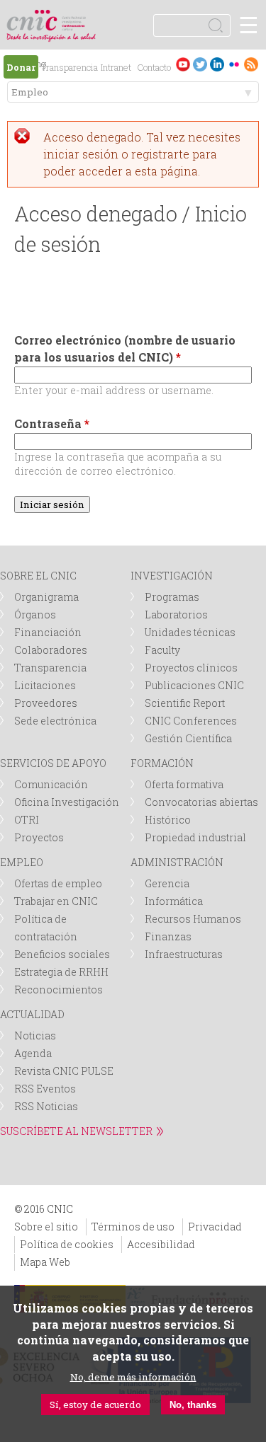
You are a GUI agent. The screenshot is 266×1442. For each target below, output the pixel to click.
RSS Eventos (45, 1088)
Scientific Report (185, 703)
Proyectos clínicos (191, 667)
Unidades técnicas (190, 632)
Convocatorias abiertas (201, 802)
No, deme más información (133, 1377)
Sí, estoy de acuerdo (95, 1404)
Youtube (183, 64)
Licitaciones (45, 685)
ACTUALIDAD (32, 1014)
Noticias (35, 1035)
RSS (251, 64)
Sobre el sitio (46, 1226)
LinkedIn (217, 64)
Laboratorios (176, 614)
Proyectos (39, 837)
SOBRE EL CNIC (38, 575)
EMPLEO (21, 862)
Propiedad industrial (195, 837)
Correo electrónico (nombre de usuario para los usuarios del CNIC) (124, 348)
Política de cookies (66, 1244)
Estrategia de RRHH (61, 972)
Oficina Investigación (66, 802)
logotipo (74, 17)
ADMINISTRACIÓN (177, 862)
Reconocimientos (58, 989)
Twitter (200, 64)
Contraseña (51, 423)
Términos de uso (133, 1226)
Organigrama (46, 597)
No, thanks (193, 1405)
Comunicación (51, 784)
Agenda (33, 1053)
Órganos (35, 614)
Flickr (234, 64)
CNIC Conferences (191, 720)
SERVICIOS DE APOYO (53, 763)
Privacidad (215, 1226)
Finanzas (168, 936)
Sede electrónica (55, 720)
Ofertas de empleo (58, 883)
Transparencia (69, 67)
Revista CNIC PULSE (63, 1071)
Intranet (116, 67)
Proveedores (45, 703)
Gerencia (167, 883)
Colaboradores (50, 650)
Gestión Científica (188, 738)
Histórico (168, 819)
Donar (20, 67)
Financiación (48, 632)
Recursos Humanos (193, 918)
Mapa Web (45, 1262)
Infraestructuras (184, 954)
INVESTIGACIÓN (172, 575)
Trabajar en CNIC (56, 901)
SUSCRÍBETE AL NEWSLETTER (76, 1131)
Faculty (162, 650)
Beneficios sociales (62, 954)
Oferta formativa (184, 784)
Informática (174, 901)
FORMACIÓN (162, 763)
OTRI (26, 819)
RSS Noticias (46, 1106)
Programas (172, 597)
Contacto (154, 67)
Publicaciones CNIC (194, 685)
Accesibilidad (161, 1244)
